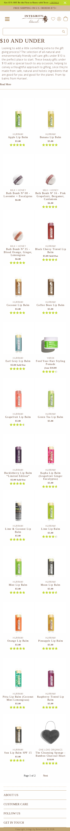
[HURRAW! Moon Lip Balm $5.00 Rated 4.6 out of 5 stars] (50, 563)
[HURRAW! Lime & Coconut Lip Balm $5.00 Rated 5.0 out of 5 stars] (18, 507)
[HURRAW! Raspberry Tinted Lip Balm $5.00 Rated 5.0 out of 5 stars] (50, 675)
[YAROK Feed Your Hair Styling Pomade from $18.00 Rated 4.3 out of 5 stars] (50, 339)
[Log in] (58, 18)
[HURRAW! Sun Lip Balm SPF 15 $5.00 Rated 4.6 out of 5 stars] (18, 731)
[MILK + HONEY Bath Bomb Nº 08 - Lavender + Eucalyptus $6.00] (18, 171)
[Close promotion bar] (65, 2)
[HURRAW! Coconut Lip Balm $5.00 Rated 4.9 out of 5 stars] (18, 283)
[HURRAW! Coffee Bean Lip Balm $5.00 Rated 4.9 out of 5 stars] (50, 283)
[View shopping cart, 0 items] (65, 18)
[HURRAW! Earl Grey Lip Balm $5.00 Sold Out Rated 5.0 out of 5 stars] (18, 339)
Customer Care (16, 804)
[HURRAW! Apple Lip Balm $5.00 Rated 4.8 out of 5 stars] (18, 115)
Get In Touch (14, 822)
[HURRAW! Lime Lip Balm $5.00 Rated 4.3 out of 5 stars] (50, 507)
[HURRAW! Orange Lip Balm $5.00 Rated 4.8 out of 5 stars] (18, 619)
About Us (11, 795)
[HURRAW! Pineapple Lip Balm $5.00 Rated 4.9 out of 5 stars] (50, 619)
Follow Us (12, 813)
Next (45, 775)
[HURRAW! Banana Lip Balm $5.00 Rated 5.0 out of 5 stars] (50, 115)
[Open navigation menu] (7, 19)
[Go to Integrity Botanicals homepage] (35, 19)
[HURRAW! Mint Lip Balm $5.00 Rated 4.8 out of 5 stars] (18, 563)
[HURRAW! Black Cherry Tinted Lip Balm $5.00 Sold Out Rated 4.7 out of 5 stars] (50, 227)
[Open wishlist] (53, 19)
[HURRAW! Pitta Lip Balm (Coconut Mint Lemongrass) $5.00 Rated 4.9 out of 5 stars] (18, 675)
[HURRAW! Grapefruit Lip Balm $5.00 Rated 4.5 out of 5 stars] (18, 395)
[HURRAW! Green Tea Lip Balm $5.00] (50, 395)
